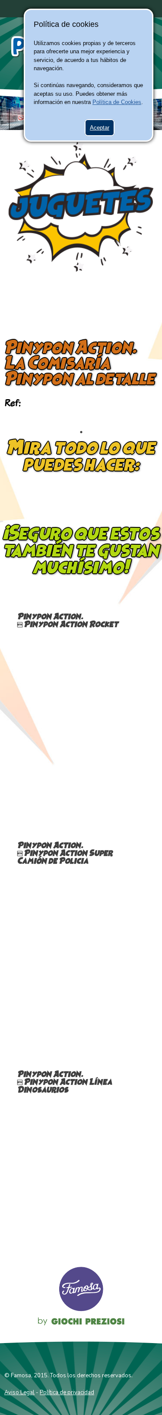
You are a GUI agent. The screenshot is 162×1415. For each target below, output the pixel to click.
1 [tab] (81, 432)
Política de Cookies (116, 102)
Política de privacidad (67, 1392)
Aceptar (99, 127)
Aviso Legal (19, 1392)
